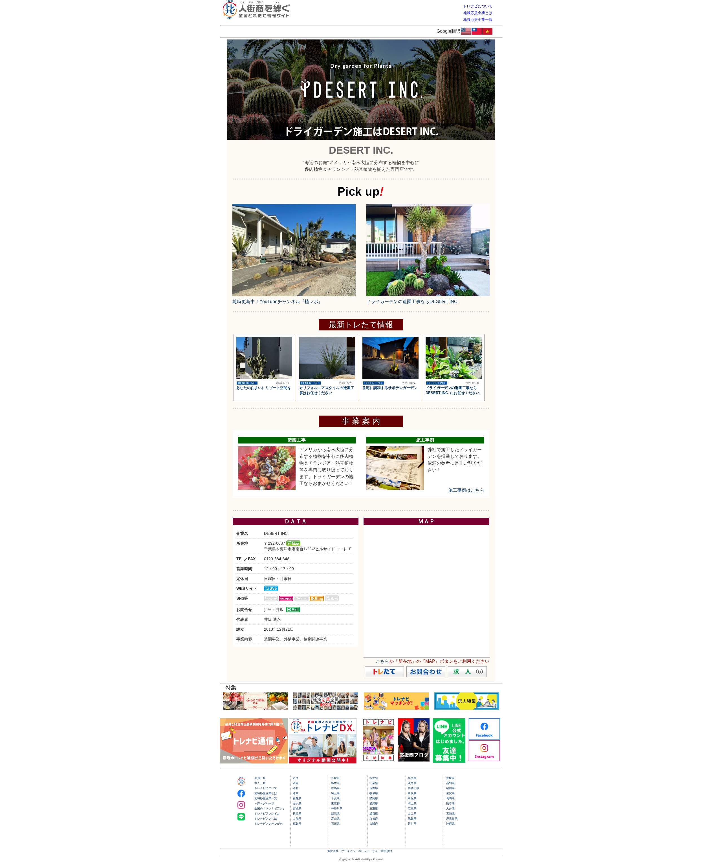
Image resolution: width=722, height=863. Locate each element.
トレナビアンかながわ (268, 823)
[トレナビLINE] (449, 761)
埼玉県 (335, 793)
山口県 (412, 813)
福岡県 (450, 788)
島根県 (412, 798)
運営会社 (332, 851)
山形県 (297, 818)
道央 (295, 778)
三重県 (373, 808)
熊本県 (450, 803)
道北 (295, 788)
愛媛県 (450, 778)
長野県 (373, 788)
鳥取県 (412, 793)
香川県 (412, 823)
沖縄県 (450, 823)
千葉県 (335, 798)
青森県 (297, 798)
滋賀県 (373, 813)
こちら (382, 661)
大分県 (450, 808)
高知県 (450, 783)
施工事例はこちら (466, 490)
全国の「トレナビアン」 (269, 808)
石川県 (335, 823)
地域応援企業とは (265, 793)
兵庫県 (412, 778)
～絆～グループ (264, 803)
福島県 (297, 823)
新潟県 (335, 813)
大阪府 (373, 823)
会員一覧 (260, 778)
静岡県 (373, 798)
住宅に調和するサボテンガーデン (389, 388)
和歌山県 (413, 788)
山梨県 (373, 783)
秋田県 (297, 813)
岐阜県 (373, 793)
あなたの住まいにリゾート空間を (263, 388)
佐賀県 (450, 793)
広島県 (412, 808)
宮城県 (297, 808)
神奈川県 (336, 808)
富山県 (335, 818)
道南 (295, 783)
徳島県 (412, 818)
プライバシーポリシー (355, 851)
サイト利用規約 (382, 851)
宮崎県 (450, 813)
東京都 (335, 803)
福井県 (373, 778)
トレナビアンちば (265, 818)
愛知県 (373, 803)
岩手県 (297, 803)
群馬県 (335, 788)
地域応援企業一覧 (265, 798)
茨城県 (335, 778)
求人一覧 (260, 783)
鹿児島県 (451, 818)
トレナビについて (265, 788)
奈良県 (412, 783)
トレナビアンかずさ (267, 813)
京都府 (373, 818)
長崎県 (450, 798)
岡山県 (412, 803)
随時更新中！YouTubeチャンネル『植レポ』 (277, 301)
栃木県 (335, 783)
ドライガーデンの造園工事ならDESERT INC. (412, 301)
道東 (295, 793)
